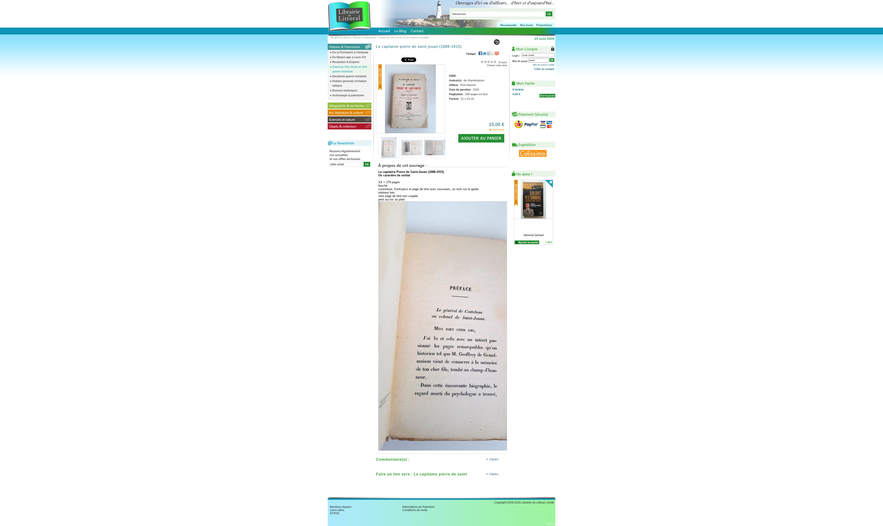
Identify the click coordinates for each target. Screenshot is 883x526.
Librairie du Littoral (340, 37)
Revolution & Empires (345, 62)
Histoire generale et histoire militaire (349, 83)
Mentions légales (340, 507)
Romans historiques (344, 90)
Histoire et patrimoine (364, 37)
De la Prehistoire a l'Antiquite (350, 52)
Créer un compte (544, 69)
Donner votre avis (497, 65)
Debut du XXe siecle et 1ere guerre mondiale (349, 69)
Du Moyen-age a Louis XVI (349, 57)
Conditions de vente (414, 510)
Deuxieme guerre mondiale (349, 76)
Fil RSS (334, 513)
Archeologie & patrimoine (348, 95)
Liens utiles (337, 510)
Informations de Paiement (418, 507)
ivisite (550, 502)
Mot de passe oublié (543, 64)
